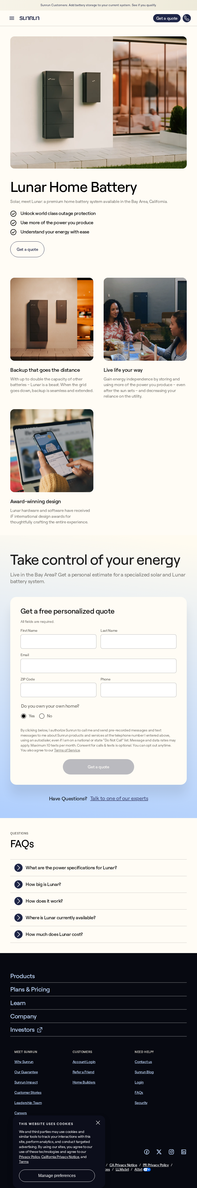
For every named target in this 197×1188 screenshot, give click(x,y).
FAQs (139, 1092)
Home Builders (84, 1082)
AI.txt (138, 1169)
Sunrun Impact (25, 1082)
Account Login (84, 1061)
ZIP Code (28, 679)
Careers (20, 1113)
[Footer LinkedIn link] (184, 1153)
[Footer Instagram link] (171, 1153)
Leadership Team (28, 1102)
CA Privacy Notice (123, 1165)
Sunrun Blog (144, 1072)
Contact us (143, 1061)
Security (141, 1102)
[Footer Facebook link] (147, 1153)
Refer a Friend (83, 1072)
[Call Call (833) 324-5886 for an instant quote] (187, 18)
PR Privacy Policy (156, 1165)
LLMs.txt (122, 1169)
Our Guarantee (26, 1072)
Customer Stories (28, 1092)
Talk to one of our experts (119, 798)
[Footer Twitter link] (159, 1153)
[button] (11, 18)
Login (139, 1082)
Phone (105, 679)
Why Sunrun (23, 1061)
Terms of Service (67, 750)
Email (25, 655)
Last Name (109, 630)
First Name (29, 630)
